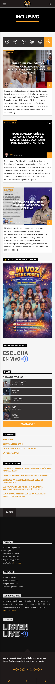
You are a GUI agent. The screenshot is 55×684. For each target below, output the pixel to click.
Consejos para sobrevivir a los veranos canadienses (23, 481)
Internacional (10, 123)
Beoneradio (17, 563)
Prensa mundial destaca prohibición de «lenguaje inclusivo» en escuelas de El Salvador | (27, 68)
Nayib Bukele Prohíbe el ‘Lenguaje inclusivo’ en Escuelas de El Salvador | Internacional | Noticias (27, 138)
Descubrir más (8, 610)
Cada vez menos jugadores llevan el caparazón (27, 475)
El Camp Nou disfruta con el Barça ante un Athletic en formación (24, 495)
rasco (12, 84)
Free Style (8, 439)
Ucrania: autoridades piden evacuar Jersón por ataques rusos (27, 469)
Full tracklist (27, 423)
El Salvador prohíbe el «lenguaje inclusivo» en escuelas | (27, 205)
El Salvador (8, 53)
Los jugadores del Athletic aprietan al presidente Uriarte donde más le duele (22, 488)
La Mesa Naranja (11, 453)
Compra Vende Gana (13, 444)
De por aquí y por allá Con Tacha (19, 448)
